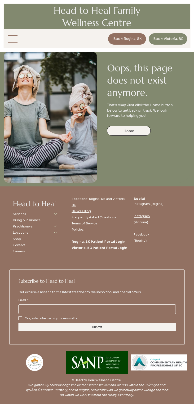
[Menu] (13, 39)
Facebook (141, 234)
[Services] (56, 214)
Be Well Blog (81, 211)
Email (23, 300)
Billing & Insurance (27, 220)
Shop (17, 239)
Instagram (142, 216)
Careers (19, 251)
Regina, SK (97, 199)
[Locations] (56, 232)
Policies (78, 229)
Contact (19, 245)
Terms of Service (84, 223)
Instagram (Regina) (148, 204)
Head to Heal (34, 203)
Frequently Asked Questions (94, 217)
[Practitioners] (56, 226)
